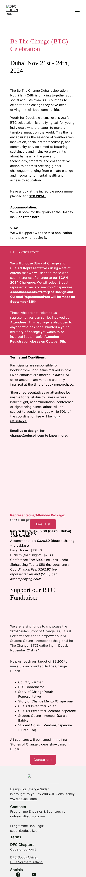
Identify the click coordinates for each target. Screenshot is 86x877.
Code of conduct (23, 849)
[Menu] (77, 11)
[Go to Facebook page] (18, 874)
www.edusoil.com (23, 799)
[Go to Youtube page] (34, 874)
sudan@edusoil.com (25, 831)
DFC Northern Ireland (26, 862)
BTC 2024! (37, 196)
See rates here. (28, 217)
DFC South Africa (24, 857)
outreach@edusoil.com (27, 816)
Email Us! (43, 524)
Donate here (43, 760)
